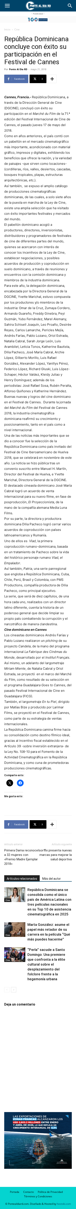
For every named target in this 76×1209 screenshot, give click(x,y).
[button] (7, 5)
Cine (17, 29)
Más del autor (51, 878)
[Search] (70, 5)
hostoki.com (64, 1204)
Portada (14, 1192)
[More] (52, 79)
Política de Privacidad (50, 1192)
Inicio (7, 29)
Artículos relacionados (22, 878)
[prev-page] (7, 989)
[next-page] (13, 989)
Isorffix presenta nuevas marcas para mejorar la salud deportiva (55, 854)
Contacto (28, 1192)
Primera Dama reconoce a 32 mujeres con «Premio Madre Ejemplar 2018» (21, 857)
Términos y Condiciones (38, 1196)
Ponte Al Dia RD (18, 69)
